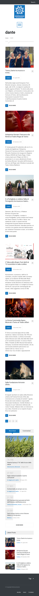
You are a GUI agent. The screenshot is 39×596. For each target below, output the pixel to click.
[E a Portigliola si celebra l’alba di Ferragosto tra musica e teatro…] (19, 185)
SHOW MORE (19, 525)
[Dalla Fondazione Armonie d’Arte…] (19, 370)
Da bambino (14, 504)
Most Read (12, 431)
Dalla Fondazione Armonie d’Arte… (15, 383)
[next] (13, 568)
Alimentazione (10, 466)
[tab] (12, 431)
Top (29, 579)
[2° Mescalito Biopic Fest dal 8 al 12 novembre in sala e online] (19, 251)
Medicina (9, 517)
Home (6, 38)
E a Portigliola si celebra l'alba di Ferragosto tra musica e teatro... (24, 565)
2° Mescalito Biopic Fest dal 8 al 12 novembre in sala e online (17, 263)
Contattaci (31, 592)
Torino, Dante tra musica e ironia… (15, 72)
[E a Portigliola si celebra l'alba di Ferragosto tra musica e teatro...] (10, 565)
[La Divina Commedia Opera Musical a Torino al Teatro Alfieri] (19, 307)
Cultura (8, 77)
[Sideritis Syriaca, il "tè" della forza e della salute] (19, 446)
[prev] (13, 539)
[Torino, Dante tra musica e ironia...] (10, 542)
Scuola (19, 504)
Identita (19, 592)
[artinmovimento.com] (19, 16)
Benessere (17, 466)
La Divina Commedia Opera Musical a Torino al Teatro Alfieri (17, 321)
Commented (26, 431)
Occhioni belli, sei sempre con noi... (17, 489)
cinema (8, 269)
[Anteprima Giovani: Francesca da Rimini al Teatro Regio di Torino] (19, 121)
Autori (24, 592)
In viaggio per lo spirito (13, 480)
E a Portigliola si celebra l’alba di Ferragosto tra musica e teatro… (17, 200)
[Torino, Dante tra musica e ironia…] (19, 57)
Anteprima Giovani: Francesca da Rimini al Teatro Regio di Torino (17, 136)
